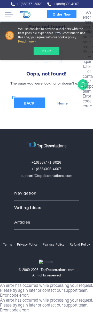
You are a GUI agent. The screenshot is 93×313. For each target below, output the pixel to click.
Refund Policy (79, 244)
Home (62, 103)
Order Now (62, 14)
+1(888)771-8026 (29, 4)
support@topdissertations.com (47, 175)
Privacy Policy (27, 244)
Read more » (27, 41)
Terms (7, 244)
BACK (29, 103)
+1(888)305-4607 (66, 4)
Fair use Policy (53, 244)
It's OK (46, 51)
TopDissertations (30, 14)
